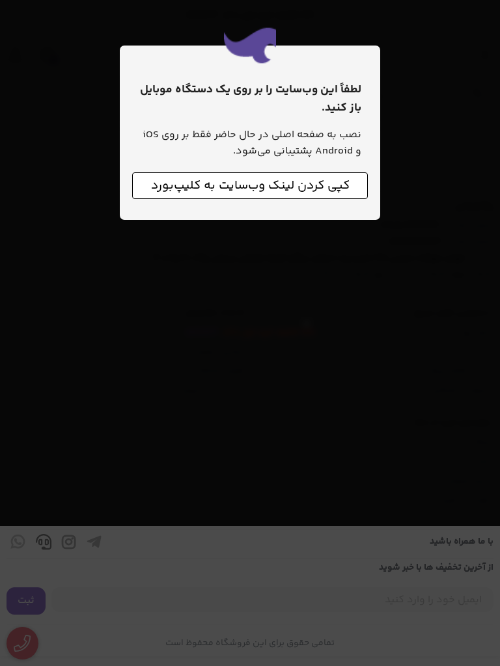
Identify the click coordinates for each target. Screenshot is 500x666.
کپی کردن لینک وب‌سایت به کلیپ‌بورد (250, 185)
